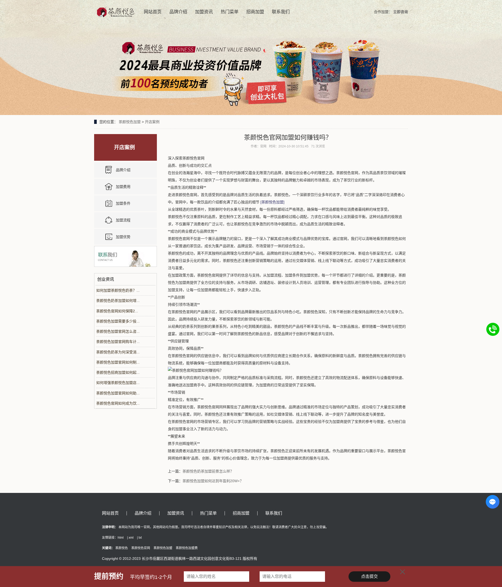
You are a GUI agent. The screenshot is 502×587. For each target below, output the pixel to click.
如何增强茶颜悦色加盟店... (118, 383)
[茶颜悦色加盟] (272, 202)
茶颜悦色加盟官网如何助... (118, 393)
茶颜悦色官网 (140, 548)
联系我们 (281, 11)
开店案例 (152, 122)
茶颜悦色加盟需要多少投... (118, 321)
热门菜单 (229, 11)
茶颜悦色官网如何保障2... (117, 311)
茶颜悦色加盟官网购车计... (118, 341)
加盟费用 (123, 187)
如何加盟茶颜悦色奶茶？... (118, 290)
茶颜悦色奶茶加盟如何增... (118, 300)
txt (140, 537)
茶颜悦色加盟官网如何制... (118, 362)
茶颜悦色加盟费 (187, 548)
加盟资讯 (204, 11)
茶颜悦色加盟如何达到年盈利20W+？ (212, 481)
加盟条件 (123, 203)
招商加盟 (255, 11)
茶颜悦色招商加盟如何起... (118, 372)
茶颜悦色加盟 (130, 122)
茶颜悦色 (121, 548)
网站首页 (153, 11)
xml (131, 537)
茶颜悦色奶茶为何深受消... (118, 352)
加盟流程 (123, 220)
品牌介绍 (178, 11)
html (121, 537)
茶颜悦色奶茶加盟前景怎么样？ (208, 471)
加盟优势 (123, 237)
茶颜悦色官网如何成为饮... (118, 403)
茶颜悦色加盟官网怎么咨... (118, 331)
